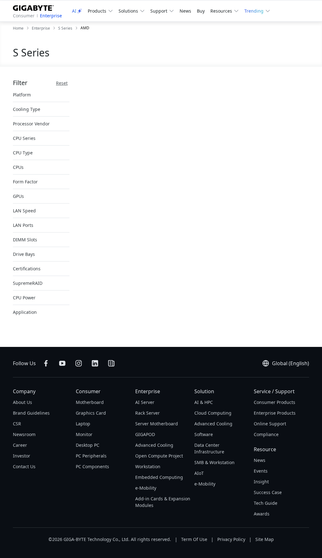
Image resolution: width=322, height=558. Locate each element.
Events (261, 471)
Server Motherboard (156, 424)
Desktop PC (87, 445)
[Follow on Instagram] (78, 363)
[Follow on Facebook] (46, 363)
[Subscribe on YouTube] (62, 363)
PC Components (92, 466)
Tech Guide (265, 503)
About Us (22, 402)
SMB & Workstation (214, 462)
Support (158, 11)
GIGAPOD (145, 434)
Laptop (83, 424)
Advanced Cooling (154, 445)
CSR (17, 424)
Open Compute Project (159, 456)
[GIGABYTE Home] (35, 7)
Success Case (268, 492)
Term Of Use (194, 539)
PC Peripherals (91, 456)
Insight (261, 482)
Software (203, 434)
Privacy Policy (231, 539)
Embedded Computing (159, 477)
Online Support (270, 424)
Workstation (147, 466)
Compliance (266, 434)
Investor (21, 456)
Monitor (84, 434)
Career (20, 445)
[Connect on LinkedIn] (95, 363)
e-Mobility (145, 488)
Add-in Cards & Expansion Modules (162, 502)
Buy (201, 11)
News (185, 11)
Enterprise (51, 16)
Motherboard (90, 402)
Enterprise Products (275, 413)
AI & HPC (203, 402)
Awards (261, 514)
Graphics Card (91, 413)
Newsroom (24, 434)
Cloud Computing (212, 413)
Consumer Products (274, 402)
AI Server (144, 402)
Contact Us (24, 466)
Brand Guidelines (31, 413)
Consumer (24, 16)
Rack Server (147, 413)
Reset (62, 83)
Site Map (264, 539)
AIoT (199, 473)
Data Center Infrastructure (209, 448)
